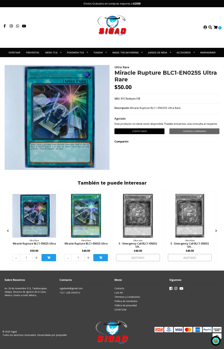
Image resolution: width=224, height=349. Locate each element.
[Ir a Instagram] (11, 26)
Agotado (120, 118)
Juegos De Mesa (157, 52)
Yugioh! (98, 52)
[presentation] (8, 230)
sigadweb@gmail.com (71, 288)
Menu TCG (51, 52)
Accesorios (184, 52)
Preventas (32, 52)
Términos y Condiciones (127, 296)
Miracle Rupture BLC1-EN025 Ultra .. (34, 245)
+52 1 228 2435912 (70, 292)
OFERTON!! (120, 309)
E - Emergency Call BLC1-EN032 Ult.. (138, 245)
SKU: (117, 98)
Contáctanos (139, 131)
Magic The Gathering (125, 52)
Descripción (121, 108)
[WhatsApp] (17, 26)
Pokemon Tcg (75, 52)
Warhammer (207, 52)
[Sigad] (112, 27)
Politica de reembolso (126, 301)
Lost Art (118, 292)
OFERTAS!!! (14, 52)
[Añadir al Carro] (48, 257)
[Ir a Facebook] (4, 26)
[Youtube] (24, 26)
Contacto (119, 288)
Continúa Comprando (194, 131)
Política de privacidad (125, 305)
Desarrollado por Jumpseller (52, 335)
